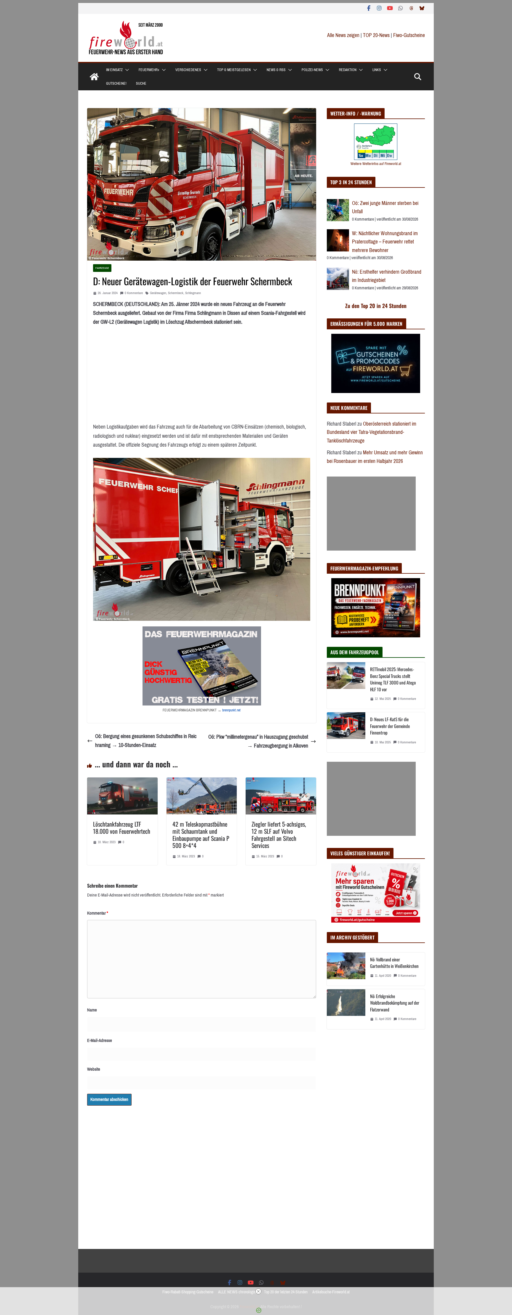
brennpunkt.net (231, 710)
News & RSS (276, 70)
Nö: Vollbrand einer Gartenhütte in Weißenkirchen (394, 962)
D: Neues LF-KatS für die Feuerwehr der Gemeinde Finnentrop (390, 726)
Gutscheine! (116, 83)
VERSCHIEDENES (188, 70)
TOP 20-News (377, 35)
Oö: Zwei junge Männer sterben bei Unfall (385, 207)
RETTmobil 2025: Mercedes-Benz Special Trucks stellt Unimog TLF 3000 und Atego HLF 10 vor (393, 679)
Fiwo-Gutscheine (409, 35)
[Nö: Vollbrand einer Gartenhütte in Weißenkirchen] (346, 969)
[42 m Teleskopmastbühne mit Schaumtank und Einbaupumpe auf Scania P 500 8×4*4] (202, 782)
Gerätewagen (158, 293)
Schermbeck (175, 293)
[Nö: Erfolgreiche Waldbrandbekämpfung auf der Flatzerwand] (346, 1009)
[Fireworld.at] (94, 77)
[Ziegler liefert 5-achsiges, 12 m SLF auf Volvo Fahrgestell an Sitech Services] (281, 782)
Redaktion (347, 70)
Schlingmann (193, 293)
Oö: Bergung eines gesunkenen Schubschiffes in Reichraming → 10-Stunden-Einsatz (145, 741)
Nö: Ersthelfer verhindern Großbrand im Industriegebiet (386, 276)
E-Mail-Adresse (99, 1040)
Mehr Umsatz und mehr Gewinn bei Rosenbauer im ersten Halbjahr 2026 (375, 457)
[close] (258, 1291)
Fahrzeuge (102, 267)
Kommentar (97, 913)
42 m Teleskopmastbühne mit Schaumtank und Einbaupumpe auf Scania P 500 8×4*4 (200, 835)
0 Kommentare (134, 293)
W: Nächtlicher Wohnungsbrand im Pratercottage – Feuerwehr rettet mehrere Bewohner (385, 242)
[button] (126, 70)
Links (376, 70)
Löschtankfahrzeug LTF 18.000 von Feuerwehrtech (121, 827)
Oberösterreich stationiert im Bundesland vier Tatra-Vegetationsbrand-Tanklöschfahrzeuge (371, 432)
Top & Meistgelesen (234, 70)
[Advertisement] (371, 514)
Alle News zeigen (343, 35)
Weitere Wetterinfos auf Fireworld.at (376, 163)
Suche (141, 83)
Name (92, 1010)
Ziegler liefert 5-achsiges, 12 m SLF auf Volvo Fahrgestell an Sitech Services (279, 835)
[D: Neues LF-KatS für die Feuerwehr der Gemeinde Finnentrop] (346, 732)
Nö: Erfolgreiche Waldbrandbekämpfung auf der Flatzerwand (394, 1003)
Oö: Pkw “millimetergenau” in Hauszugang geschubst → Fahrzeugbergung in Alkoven (258, 741)
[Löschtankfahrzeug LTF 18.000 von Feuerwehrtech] (122, 782)
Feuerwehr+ (149, 70)
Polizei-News (312, 70)
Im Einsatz (114, 70)
